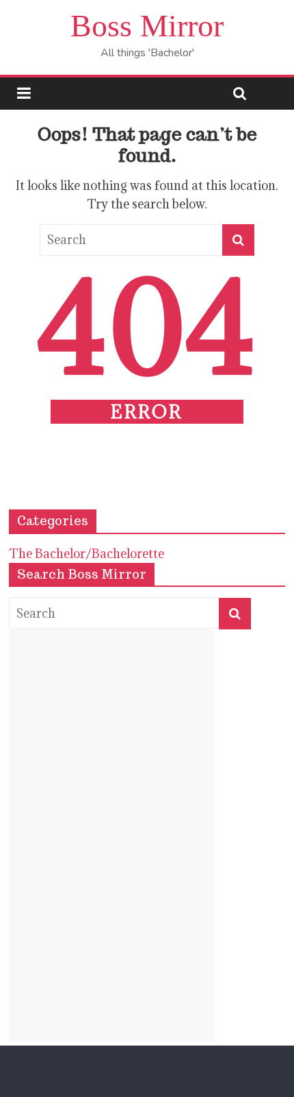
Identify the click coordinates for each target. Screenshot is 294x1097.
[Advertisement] (111, 835)
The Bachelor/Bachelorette (86, 554)
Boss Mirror (147, 25)
